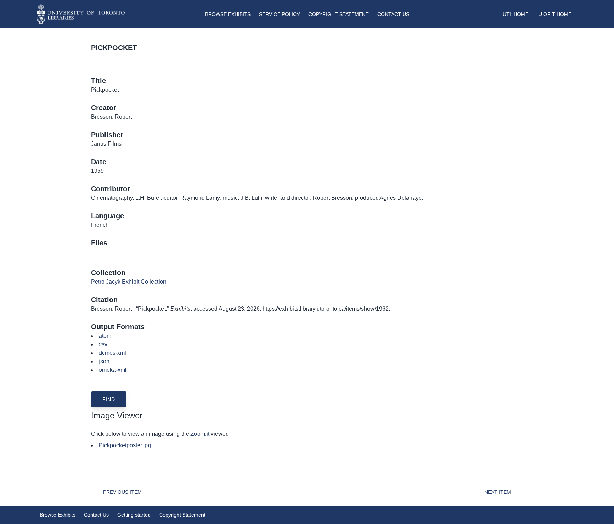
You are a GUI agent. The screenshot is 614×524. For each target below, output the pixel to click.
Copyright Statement (338, 14)
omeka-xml (112, 370)
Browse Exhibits (228, 14)
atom (105, 336)
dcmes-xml (112, 353)
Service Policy (279, 14)
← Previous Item (119, 492)
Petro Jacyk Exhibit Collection (128, 282)
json (104, 361)
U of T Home (554, 14)
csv (103, 344)
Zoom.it (199, 434)
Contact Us (393, 14)
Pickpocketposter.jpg (125, 445)
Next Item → (500, 492)
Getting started (134, 515)
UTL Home (515, 14)
